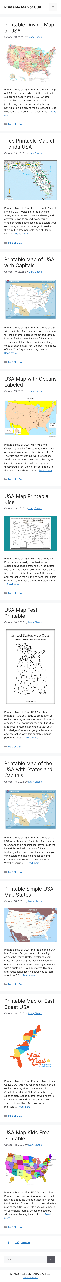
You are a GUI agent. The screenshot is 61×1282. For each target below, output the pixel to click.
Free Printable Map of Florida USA (29, 144)
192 (17, 1242)
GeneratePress (30, 1277)
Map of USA (15, 124)
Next (25, 1242)
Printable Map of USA (22, 7)
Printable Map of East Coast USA (29, 1004)
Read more (21, 233)
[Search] (51, 1259)
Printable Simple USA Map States (28, 892)
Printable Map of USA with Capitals (29, 262)
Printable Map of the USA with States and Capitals (28, 769)
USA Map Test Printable (20, 613)
